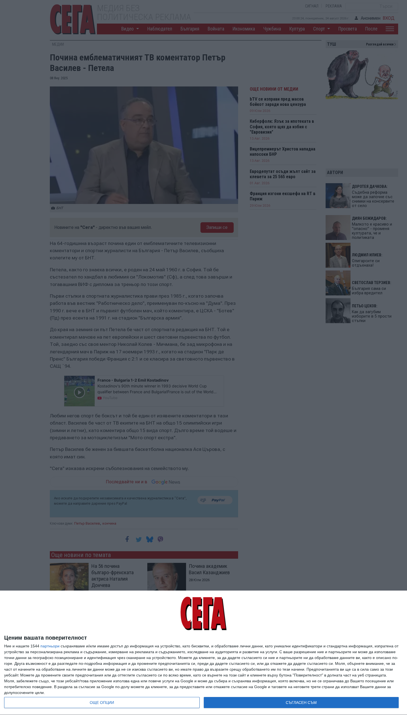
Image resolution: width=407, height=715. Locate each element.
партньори (50, 646)
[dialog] (203, 653)
